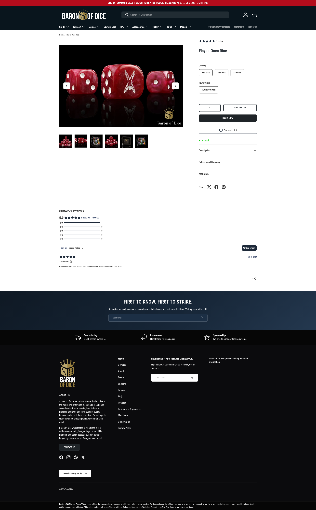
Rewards (252, 26)
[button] (254, 14)
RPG (122, 26)
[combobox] (175, 14)
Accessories (138, 26)
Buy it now (228, 118)
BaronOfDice (69, 489)
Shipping (122, 383)
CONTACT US (69, 447)
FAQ (120, 396)
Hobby (156, 26)
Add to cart (240, 107)
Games (92, 26)
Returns (121, 390)
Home (61, 35)
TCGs (169, 26)
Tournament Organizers (218, 26)
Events (121, 377)
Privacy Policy (124, 428)
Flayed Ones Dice (72, 35)
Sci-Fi (62, 26)
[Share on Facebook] (216, 187)
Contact (122, 364)
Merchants (239, 26)
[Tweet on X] (209, 187)
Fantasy (77, 26)
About (121, 371)
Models (183, 26)
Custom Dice (110, 26)
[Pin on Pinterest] (223, 187)
